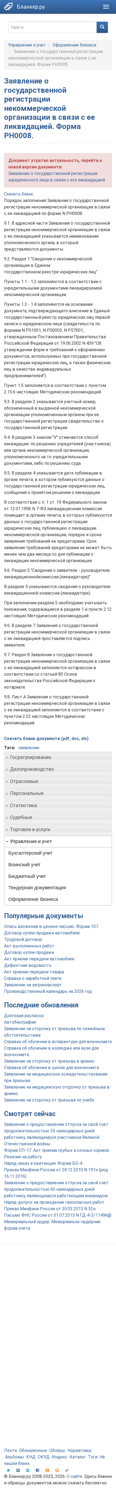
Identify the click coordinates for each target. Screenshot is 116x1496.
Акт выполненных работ (29, 945)
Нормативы (79, 1450)
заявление (28, 747)
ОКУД (44, 1456)
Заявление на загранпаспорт (33, 984)
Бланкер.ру (31, 7)
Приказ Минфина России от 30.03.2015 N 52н (49, 1208)
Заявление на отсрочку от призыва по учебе (49, 1100)
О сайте (74, 1476)
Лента (10, 1450)
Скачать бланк (18, 194)
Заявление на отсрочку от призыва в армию (49, 1061)
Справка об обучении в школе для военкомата (51, 1067)
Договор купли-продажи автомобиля (42, 933)
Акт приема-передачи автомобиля (39, 958)
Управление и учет (27, 45)
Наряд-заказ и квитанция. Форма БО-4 (43, 1163)
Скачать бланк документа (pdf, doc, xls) (46, 738)
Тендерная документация (37, 887)
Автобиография (20, 1022)
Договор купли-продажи (29, 952)
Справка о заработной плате (33, 978)
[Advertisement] (58, 1311)
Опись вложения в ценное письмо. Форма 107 (51, 926)
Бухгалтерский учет (30, 853)
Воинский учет (24, 864)
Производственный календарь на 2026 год (48, 991)
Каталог (78, 1456)
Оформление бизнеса (74, 45)
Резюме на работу (23, 1156)
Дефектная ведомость (28, 965)
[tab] (58, 757)
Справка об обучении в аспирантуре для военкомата (58, 1041)
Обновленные (33, 1450)
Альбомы (14, 1456)
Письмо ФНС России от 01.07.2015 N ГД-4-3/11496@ (57, 1215)
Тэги (92, 1456)
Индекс (59, 1456)
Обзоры (57, 1450)
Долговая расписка (23, 1015)
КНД (31, 1456)
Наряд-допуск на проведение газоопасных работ (54, 1202)
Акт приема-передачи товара (34, 971)
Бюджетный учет (27, 876)
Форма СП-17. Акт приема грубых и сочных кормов (56, 1150)
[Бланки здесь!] (8, 6)
